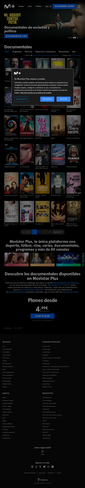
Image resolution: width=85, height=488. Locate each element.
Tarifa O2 (45, 432)
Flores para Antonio (10, 195)
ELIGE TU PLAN (42, 316)
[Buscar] (50, 6)
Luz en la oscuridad (41, 109)
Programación (6, 438)
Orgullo (4, 387)
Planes (44, 421)
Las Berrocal (46, 363)
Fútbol (38, 6)
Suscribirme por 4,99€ (16, 36)
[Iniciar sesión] (79, 6)
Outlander (45, 355)
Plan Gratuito (46, 423)
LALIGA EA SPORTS (7, 403)
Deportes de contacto (8, 426)
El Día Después (6, 409)
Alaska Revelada (71, 167)
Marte (53, 138)
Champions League (7, 400)
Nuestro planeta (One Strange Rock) (11, 139)
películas (66, 292)
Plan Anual (45, 426)
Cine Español (6, 352)
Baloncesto (5, 415)
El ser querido (46, 346)
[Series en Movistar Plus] (42, 259)
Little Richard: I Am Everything (72, 196)
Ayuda (42, 454)
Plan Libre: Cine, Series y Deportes (52, 415)
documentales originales (31, 289)
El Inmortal (45, 360)
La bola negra (46, 349)
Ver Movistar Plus (47, 397)
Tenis (3, 418)
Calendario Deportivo (8, 432)
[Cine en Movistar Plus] (16, 259)
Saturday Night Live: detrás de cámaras (41, 167)
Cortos (4, 360)
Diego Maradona (9, 167)
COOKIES (59, 473)
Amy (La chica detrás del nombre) (26, 110)
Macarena (38, 138)
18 (49, 232)
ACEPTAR (63, 99)
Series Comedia (6, 378)
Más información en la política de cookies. (36, 93)
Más (47, 6)
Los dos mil (39, 224)
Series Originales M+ (8, 372)
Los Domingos (46, 352)
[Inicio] (9, 6)
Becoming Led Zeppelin (71, 110)
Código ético (46, 409)
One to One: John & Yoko (57, 224)
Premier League (7, 406)
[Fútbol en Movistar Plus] (68, 259)
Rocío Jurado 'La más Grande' (50, 369)
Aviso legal (42, 473)
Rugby (4, 421)
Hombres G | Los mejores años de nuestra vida (55, 366)
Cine (30, 6)
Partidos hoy (5, 435)
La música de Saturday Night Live (10, 110)
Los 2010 (22, 224)
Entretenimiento (7, 384)
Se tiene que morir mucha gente (51, 358)
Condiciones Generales (49, 406)
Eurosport (5, 429)
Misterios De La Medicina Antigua (72, 224)
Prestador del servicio (30, 473)
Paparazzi (54, 167)
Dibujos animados (47, 378)
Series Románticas (7, 375)
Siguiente (57, 232)
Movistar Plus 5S (46, 387)
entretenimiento (16, 292)
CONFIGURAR (21, 99)
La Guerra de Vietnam (55, 110)
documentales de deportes (66, 283)
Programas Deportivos (48, 381)
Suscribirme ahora (64, 6)
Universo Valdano (7, 412)
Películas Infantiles (7, 366)
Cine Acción (5, 358)
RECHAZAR (47, 99)
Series (21, 6)
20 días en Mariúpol (73, 138)
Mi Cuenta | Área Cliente (49, 403)
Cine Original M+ (7, 349)
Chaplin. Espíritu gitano (40, 196)
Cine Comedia (6, 355)
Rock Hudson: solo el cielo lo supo (26, 196)
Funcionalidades (47, 400)
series (75, 292)
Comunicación (46, 438)
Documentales (6, 381)
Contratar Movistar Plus (49, 412)
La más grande (25, 167)
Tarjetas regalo (46, 435)
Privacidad (51, 473)
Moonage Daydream (26, 138)
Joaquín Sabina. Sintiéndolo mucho (72, 81)
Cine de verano (6, 363)
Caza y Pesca (46, 384)
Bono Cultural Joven (48, 429)
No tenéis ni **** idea (58, 285)
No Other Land (56, 195)
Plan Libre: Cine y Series (49, 418)
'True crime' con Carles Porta (50, 372)
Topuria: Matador (7, 423)
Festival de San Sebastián (49, 375)
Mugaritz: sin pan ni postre (10, 224)
